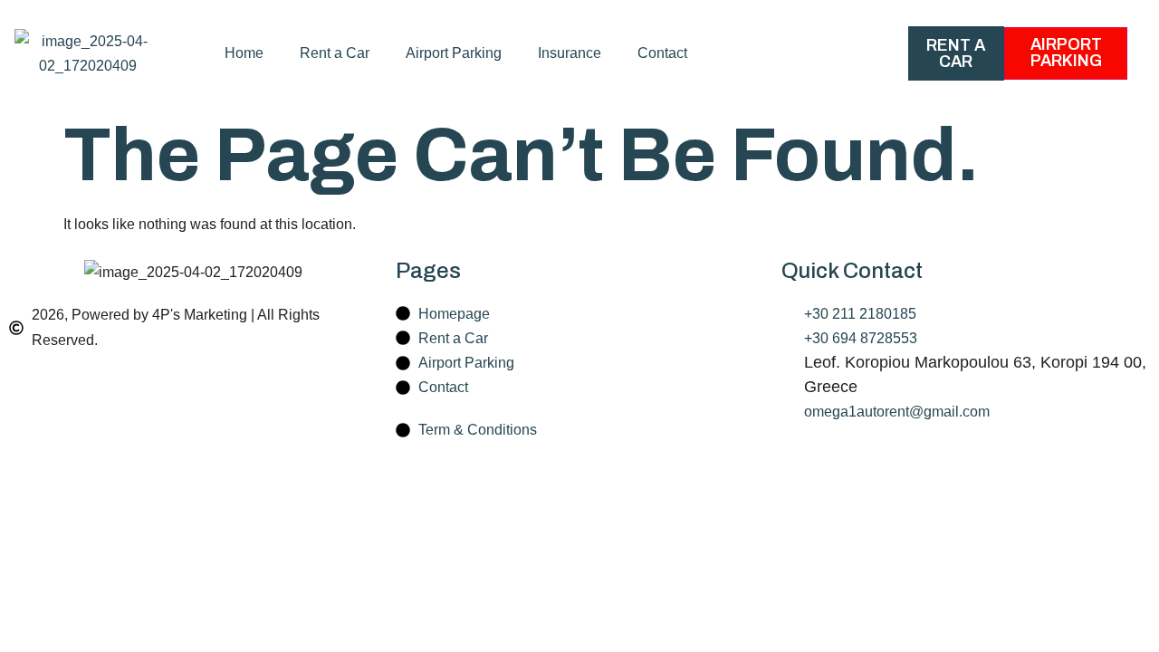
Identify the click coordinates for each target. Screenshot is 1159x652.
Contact (662, 53)
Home (244, 53)
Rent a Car (334, 53)
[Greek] (828, 53)
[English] (798, 53)
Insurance (569, 53)
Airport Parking (454, 53)
